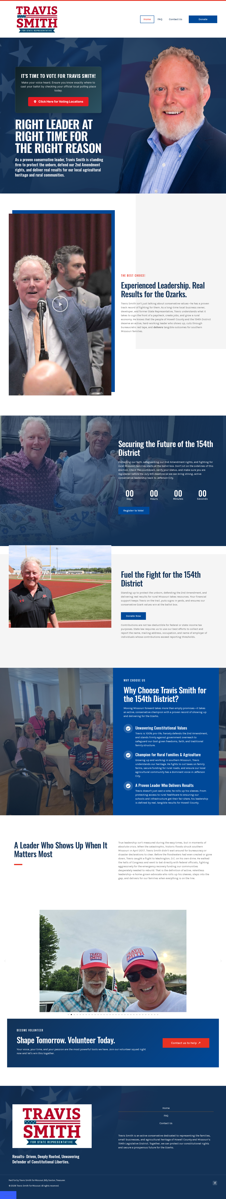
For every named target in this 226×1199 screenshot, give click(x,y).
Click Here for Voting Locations (60, 101)
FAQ (160, 19)
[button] (60, 304)
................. (8, 1195)
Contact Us (175, 19)
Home (147, 19)
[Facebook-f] (215, 1183)
